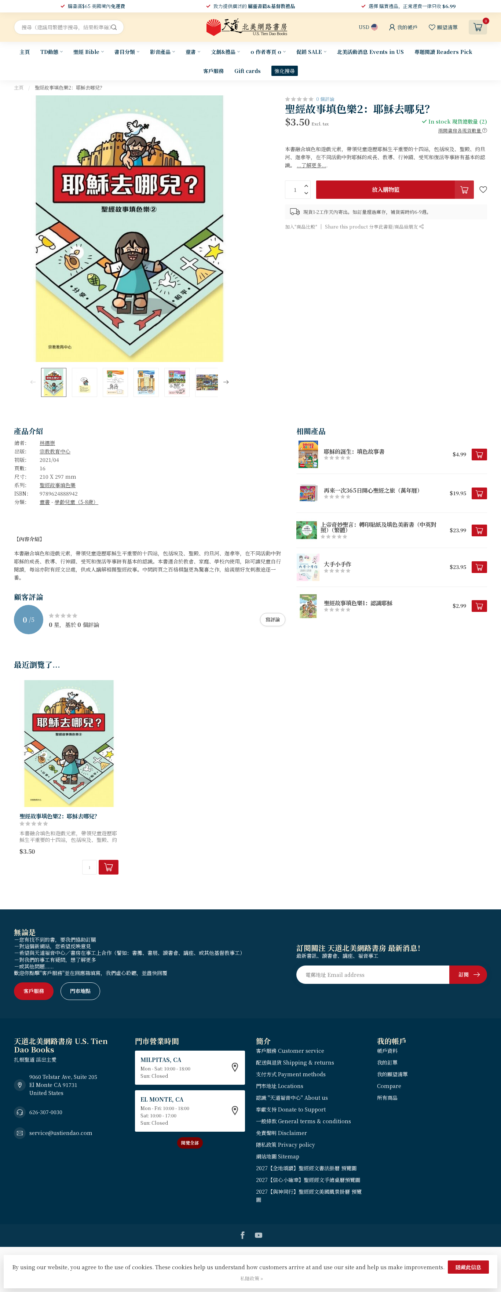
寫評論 (273, 619)
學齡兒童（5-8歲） (76, 502)
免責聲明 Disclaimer (281, 1132)
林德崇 (47, 442)
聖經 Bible (86, 51)
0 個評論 (325, 98)
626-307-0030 (45, 1112)
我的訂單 (387, 1062)
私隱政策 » (251, 1278)
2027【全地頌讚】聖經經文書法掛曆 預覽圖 (306, 1168)
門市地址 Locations (279, 1086)
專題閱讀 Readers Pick (443, 51)
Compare (389, 1086)
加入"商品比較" (301, 226)
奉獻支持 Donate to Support (291, 1109)
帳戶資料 (387, 1050)
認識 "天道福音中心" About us (292, 1097)
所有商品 (387, 1097)
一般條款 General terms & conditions (303, 1121)
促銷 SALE (309, 51)
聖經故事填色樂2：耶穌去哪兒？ (70, 87)
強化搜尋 (284, 70)
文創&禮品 (223, 51)
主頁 (24, 51)
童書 (191, 51)
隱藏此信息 (468, 1267)
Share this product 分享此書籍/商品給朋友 (372, 226)
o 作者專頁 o (266, 51)
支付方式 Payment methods (291, 1074)
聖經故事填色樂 (58, 485)
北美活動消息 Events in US (370, 51)
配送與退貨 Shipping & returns (295, 1062)
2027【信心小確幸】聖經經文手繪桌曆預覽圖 (308, 1179)
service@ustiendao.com (60, 1132)
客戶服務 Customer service (290, 1050)
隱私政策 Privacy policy (285, 1144)
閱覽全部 (190, 1142)
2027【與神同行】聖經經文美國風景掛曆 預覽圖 (309, 1195)
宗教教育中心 (55, 451)
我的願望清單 (392, 1074)
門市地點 (80, 990)
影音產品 (160, 51)
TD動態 (49, 51)
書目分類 (124, 51)
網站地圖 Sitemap (277, 1156)
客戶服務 (213, 70)
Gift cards (247, 70)
